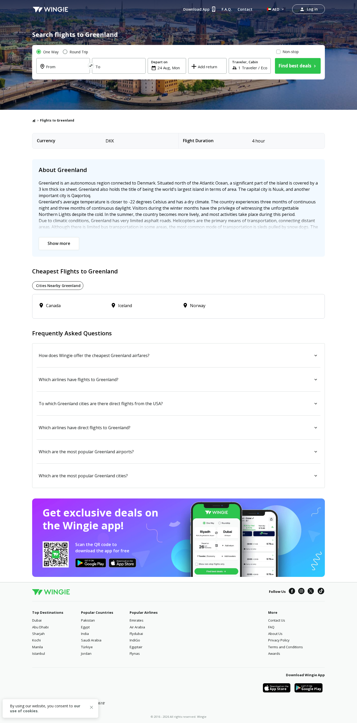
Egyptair (136, 647)
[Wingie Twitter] (311, 592)
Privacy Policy (279, 640)
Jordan (86, 653)
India (85, 633)
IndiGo (135, 640)
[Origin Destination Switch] (91, 66)
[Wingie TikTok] (321, 591)
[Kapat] (91, 708)
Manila (37, 647)
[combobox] (66, 69)
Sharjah (38, 633)
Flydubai (136, 633)
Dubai (37, 620)
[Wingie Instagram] (301, 592)
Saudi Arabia (91, 640)
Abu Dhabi (40, 627)
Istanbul (38, 653)
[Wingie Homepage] (50, 9)
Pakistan (88, 620)
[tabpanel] (178, 306)
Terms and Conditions (285, 647)
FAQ (271, 627)
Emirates (136, 620)
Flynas (135, 653)
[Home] (34, 120)
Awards (274, 653)
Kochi (36, 640)
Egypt (85, 627)
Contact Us (276, 620)
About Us (275, 633)
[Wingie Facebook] (292, 592)
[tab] (57, 285)
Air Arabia (137, 627)
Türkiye (87, 647)
